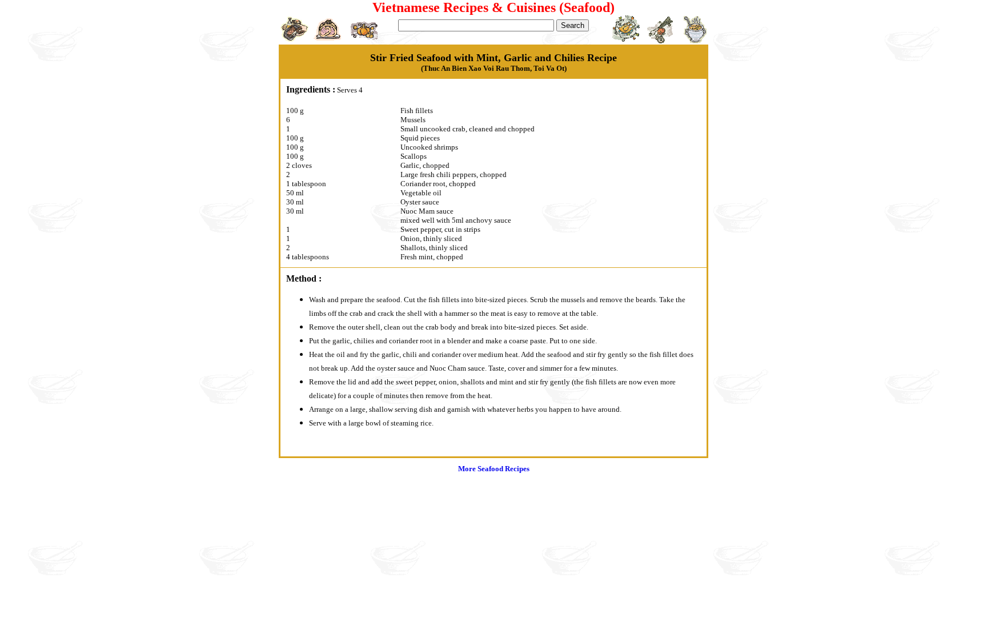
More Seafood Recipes (493, 468)
